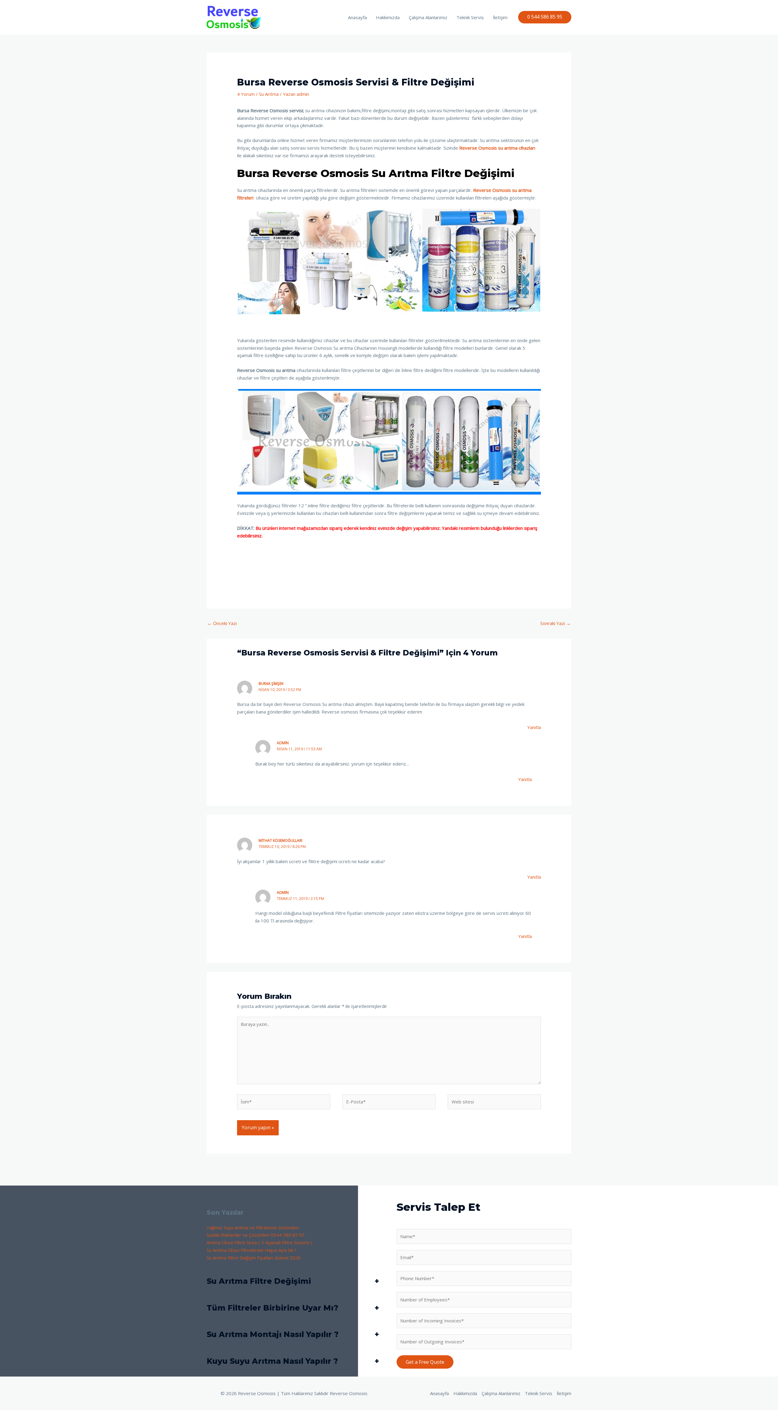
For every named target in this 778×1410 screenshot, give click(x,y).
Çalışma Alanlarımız (428, 17)
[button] (544, 17)
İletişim (500, 17)
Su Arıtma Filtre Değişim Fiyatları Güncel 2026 (254, 1258)
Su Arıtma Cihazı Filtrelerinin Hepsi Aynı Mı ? (251, 1250)
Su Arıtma (269, 94)
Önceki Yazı (222, 623)
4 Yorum (246, 94)
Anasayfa (357, 17)
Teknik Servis (470, 17)
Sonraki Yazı (555, 623)
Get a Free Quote (425, 1362)
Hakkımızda (388, 17)
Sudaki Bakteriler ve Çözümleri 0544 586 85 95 (256, 1235)
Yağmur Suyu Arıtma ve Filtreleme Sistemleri (253, 1227)
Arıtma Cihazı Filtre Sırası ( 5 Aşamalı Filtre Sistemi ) (259, 1242)
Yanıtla (534, 727)
